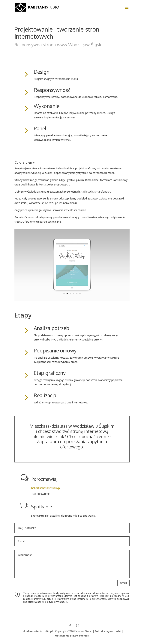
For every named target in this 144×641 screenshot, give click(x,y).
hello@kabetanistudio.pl (45, 488)
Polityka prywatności (108, 631)
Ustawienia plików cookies (72, 635)
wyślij (123, 583)
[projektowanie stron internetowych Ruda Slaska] (72, 300)
